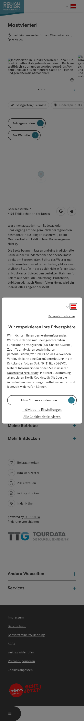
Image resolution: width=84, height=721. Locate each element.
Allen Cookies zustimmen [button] (39, 400)
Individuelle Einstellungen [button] (42, 410)
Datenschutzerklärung (62, 316)
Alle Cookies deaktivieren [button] (42, 417)
